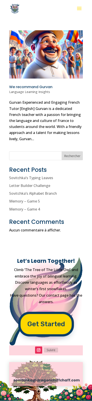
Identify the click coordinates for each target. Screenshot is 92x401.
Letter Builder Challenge (29, 185)
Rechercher (72, 156)
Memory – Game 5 (24, 201)
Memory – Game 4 (24, 209)
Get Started (46, 324)
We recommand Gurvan (30, 86)
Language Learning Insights (29, 92)
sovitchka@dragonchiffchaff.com (46, 380)
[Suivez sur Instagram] (38, 350)
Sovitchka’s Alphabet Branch (33, 193)
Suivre (51, 350)
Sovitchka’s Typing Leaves (31, 177)
